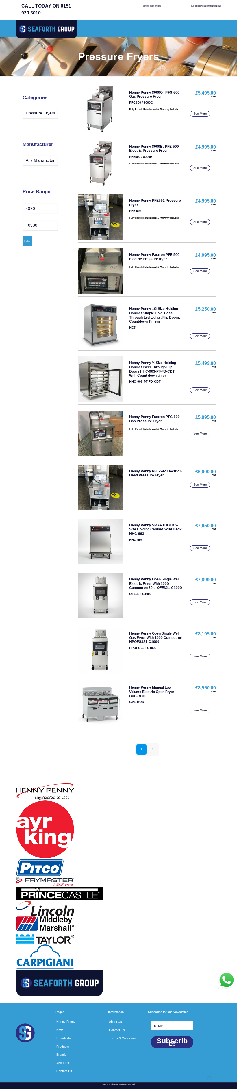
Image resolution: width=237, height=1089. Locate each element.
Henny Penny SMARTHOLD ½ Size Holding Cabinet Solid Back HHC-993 (155, 529)
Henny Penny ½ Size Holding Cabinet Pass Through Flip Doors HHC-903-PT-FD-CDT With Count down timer (152, 369)
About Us (62, 1063)
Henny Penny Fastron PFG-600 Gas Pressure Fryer (154, 419)
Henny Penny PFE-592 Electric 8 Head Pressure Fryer (155, 473)
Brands (61, 1055)
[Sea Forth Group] (46, 30)
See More (200, 113)
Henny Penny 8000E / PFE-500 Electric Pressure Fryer (154, 149)
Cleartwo (114, 1084)
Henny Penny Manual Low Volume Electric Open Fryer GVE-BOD (151, 691)
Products (62, 1046)
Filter (27, 241)
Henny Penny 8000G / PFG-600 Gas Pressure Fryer (154, 94)
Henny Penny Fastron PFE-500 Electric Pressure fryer (154, 257)
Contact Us (64, 1071)
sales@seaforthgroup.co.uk (208, 6)
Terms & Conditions (122, 1038)
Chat (226, 980)
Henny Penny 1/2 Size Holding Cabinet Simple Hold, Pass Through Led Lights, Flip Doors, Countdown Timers (154, 315)
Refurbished (64, 1038)
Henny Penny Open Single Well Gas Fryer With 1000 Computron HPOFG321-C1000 (155, 637)
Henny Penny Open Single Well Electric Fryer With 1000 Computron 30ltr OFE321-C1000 (155, 583)
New (59, 1030)
